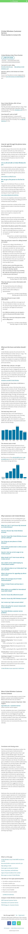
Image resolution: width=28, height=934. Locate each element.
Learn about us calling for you (8, 176)
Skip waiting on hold (19, 67)
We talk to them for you (7, 67)
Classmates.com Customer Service (9, 902)
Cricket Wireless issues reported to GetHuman (12, 668)
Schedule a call (4, 68)
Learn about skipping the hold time (9, 195)
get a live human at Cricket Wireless (15, 76)
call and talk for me (17, 457)
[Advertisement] (14, 90)
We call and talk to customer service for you (12, 863)
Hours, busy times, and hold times (9, 870)
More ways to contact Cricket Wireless (10, 875)
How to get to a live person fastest (9, 868)
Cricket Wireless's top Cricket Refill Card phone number (12, 860)
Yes (16, 915)
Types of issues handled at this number (11, 873)
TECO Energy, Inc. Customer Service (10, 905)
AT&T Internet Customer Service (9, 900)
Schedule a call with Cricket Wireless (10, 380)
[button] (26, 1)
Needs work (21, 915)
